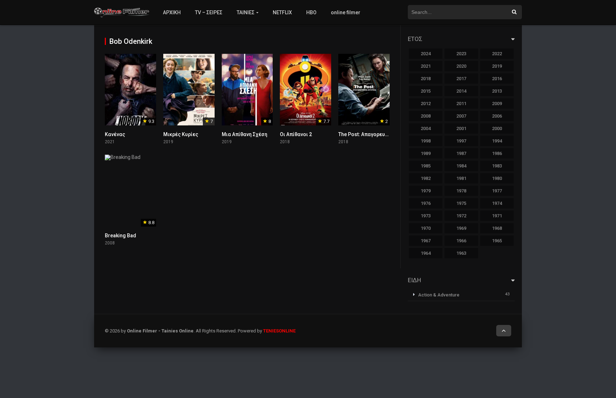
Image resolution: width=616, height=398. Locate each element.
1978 (461, 190)
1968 (497, 228)
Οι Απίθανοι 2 (296, 134)
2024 (426, 53)
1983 (497, 166)
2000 (497, 128)
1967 (426, 240)
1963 (461, 253)
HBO (311, 12)
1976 (426, 203)
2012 (426, 103)
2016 (497, 78)
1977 (497, 190)
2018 (426, 78)
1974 (497, 203)
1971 (497, 215)
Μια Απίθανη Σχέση (244, 134)
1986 (497, 153)
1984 (461, 166)
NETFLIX (282, 12)
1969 (461, 228)
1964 (426, 253)
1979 (426, 190)
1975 (461, 203)
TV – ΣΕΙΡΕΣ (208, 12)
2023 (461, 53)
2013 (497, 91)
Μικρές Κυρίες (180, 134)
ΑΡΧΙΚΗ (172, 12)
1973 (426, 215)
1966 (461, 240)
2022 (497, 53)
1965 (497, 240)
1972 (461, 215)
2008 (426, 116)
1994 (497, 141)
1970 (426, 228)
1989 (426, 153)
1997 (461, 141)
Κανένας (115, 134)
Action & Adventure (439, 295)
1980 (497, 178)
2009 (497, 103)
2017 (461, 78)
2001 (461, 128)
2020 (461, 66)
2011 (461, 103)
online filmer (345, 12)
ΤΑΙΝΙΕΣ (246, 12)
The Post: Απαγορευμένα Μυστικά (378, 134)
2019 (497, 66)
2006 (497, 116)
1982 (426, 178)
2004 (426, 128)
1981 (461, 178)
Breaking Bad (120, 235)
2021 (426, 66)
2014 (461, 91)
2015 (426, 91)
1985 (426, 166)
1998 (426, 141)
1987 (461, 153)
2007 (461, 116)
